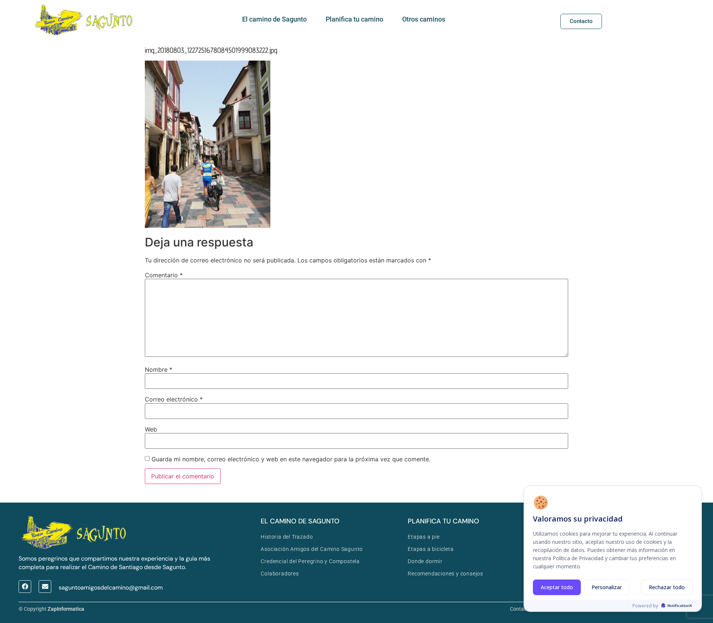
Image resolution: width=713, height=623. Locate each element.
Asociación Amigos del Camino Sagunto (312, 549)
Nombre (158, 369)
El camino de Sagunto (274, 19)
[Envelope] (45, 586)
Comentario (164, 275)
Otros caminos (423, 19)
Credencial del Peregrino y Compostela (310, 561)
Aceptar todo (557, 587)
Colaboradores (280, 574)
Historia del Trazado (287, 537)
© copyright (51, 609)
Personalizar (607, 587)
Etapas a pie (424, 537)
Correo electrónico (174, 399)
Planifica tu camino (354, 19)
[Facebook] (25, 586)
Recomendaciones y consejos (445, 574)
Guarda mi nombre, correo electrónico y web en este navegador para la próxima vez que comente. (291, 459)
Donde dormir (425, 561)
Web (151, 429)
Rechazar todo (667, 587)
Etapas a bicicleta (430, 549)
